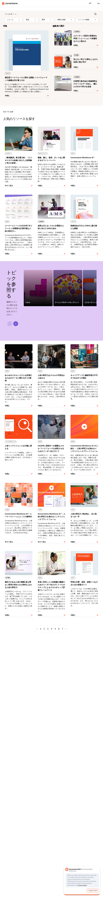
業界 (43, 20)
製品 (27, 20)
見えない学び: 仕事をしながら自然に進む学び (69, 53)
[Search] (95, 14)
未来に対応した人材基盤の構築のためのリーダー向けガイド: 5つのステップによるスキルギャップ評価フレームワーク (51, 553)
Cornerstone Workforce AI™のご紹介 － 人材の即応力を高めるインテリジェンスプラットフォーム (84, 416)
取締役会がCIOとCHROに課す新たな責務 (84, 194)
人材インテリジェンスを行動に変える (17, 414)
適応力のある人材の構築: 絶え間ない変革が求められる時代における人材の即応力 (18, 552)
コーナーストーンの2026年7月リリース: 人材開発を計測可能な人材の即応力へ (18, 195)
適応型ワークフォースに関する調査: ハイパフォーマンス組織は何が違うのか (26, 31)
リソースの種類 (83, 20)
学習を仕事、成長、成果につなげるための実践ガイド (84, 552)
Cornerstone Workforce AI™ (79, 126)
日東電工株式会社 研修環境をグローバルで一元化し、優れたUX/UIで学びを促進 (75, 77)
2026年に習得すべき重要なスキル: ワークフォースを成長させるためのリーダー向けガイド (51, 416)
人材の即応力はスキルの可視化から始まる (51, 344)
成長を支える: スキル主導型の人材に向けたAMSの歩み (51, 195)
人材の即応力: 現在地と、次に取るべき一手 (84, 484)
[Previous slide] (9, 323)
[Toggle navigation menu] (98, 3)
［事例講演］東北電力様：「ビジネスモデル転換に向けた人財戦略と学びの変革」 (18, 127)
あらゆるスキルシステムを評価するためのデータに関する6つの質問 (18, 345)
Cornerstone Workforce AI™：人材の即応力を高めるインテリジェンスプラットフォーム (51, 485)
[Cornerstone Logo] (10, 3)
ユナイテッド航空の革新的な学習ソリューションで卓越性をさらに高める (76, 31)
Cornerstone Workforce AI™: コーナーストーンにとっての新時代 (18, 484)
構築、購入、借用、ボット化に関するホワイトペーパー (51, 127)
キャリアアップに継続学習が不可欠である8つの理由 (84, 345)
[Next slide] (15, 323)
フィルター (9, 14)
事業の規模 (61, 20)
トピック (10, 20)
